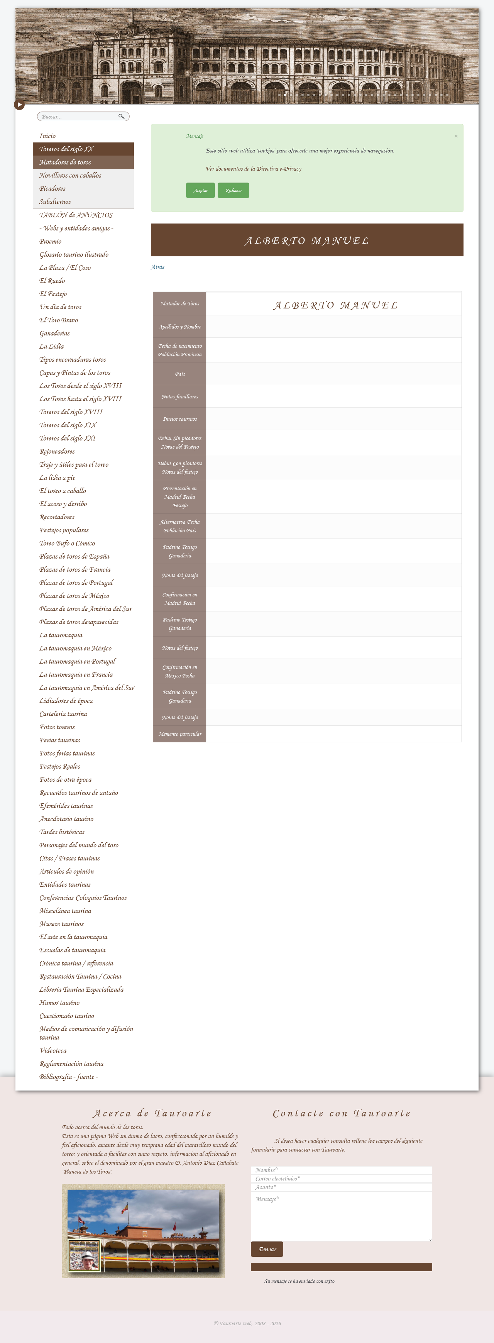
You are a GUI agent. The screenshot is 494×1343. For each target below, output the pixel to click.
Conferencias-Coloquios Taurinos (82, 897)
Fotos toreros (56, 727)
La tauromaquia (60, 635)
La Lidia (51, 346)
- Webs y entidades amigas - (76, 228)
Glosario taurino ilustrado (73, 254)
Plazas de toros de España (74, 556)
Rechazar (233, 190)
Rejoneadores (56, 451)
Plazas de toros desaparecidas (78, 622)
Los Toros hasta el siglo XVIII (80, 398)
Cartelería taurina (62, 713)
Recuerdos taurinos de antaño (78, 792)
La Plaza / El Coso (64, 267)
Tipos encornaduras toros (72, 359)
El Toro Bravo (58, 320)
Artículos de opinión (66, 871)
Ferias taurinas (59, 740)
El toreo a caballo (62, 490)
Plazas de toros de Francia (74, 569)
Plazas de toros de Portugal (75, 582)
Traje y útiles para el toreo (73, 464)
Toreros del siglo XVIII (70, 412)
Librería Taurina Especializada (81, 989)
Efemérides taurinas (65, 805)
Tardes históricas (61, 832)
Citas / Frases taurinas (69, 858)
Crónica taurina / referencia (76, 963)
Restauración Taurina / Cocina (80, 976)
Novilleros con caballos (70, 175)
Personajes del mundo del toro (78, 845)
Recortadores (56, 517)
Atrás (157, 267)
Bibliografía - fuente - (68, 1076)
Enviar (267, 1249)
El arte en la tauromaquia (73, 937)
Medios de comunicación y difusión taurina (86, 1033)
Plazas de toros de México (74, 595)
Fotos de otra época (65, 779)
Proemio (50, 241)
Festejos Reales (59, 766)
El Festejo (52, 293)
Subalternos (54, 201)
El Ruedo (51, 280)
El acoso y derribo (62, 503)
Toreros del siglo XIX (67, 425)
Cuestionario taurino (66, 1015)
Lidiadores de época (65, 700)
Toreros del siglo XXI (67, 438)
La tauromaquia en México (75, 648)
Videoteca (52, 1050)
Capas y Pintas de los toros (74, 372)
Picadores (52, 188)
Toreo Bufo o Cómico (67, 543)
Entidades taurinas (64, 884)
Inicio (47, 136)
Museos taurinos (61, 923)
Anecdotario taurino (66, 818)
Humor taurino (59, 1002)
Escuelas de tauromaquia (72, 950)
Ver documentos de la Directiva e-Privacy (253, 169)
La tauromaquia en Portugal (77, 661)
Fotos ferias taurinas (66, 753)
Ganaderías (54, 333)
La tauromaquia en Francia (75, 674)
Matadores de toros (64, 162)
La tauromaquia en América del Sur (86, 687)
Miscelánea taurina (65, 910)
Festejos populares (63, 530)
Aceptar (200, 190)
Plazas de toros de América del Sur (85, 608)
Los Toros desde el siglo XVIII (80, 385)
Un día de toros (60, 307)
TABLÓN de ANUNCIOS (75, 215)
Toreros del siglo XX (65, 149)
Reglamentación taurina (71, 1063)
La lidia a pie (57, 477)
